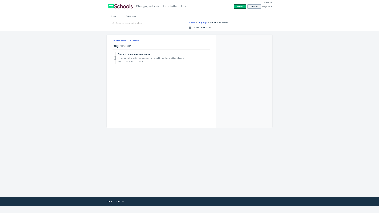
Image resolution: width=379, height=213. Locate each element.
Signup (203, 22)
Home (113, 16)
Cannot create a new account (134, 54)
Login (192, 22)
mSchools (134, 40)
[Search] (113, 23)
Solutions (131, 16)
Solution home (120, 40)
